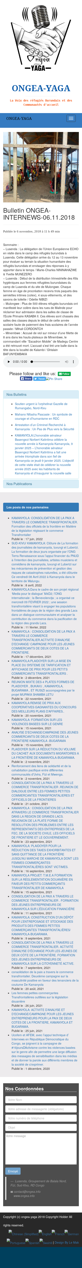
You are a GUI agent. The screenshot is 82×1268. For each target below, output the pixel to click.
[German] (72, 1233)
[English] (45, 1233)
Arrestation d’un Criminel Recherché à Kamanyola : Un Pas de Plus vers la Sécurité (44, 427)
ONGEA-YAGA (19, 118)
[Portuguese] (16, 1242)
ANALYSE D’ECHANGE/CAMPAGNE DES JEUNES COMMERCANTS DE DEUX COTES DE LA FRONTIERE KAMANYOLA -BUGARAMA (45, 736)
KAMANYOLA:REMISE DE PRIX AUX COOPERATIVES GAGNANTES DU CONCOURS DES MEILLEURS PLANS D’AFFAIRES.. (44, 707)
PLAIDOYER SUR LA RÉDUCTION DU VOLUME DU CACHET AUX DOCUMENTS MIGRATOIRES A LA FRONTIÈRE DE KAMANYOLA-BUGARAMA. (45, 753)
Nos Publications (19, 483)
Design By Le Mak (67, 1242)
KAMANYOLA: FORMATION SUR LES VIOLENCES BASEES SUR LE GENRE (37, 722)
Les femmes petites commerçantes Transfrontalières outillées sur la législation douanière (40, 997)
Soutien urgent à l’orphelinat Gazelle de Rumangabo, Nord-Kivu (41, 406)
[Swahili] (46, 1242)
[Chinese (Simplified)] (24, 1233)
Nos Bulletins (16, 394)
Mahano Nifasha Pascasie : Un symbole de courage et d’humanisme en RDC (43, 416)
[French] (58, 1233)
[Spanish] (32, 1242)
